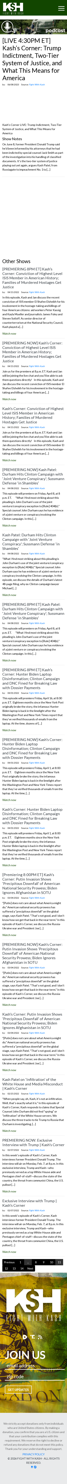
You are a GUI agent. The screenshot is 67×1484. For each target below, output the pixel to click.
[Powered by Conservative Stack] (35, 1467)
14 (21, 1268)
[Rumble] (25, 1337)
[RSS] (40, 1337)
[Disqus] (33, 218)
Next (30, 1268)
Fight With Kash (16, 9)
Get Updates (18, 1389)
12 (6, 1268)
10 (51, 1262)
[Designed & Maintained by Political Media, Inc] (32, 1467)
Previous (9, 1262)
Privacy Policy (33, 1454)
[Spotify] (33, 1337)
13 (14, 1268)
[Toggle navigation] (49, 6)
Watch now (9, 333)
